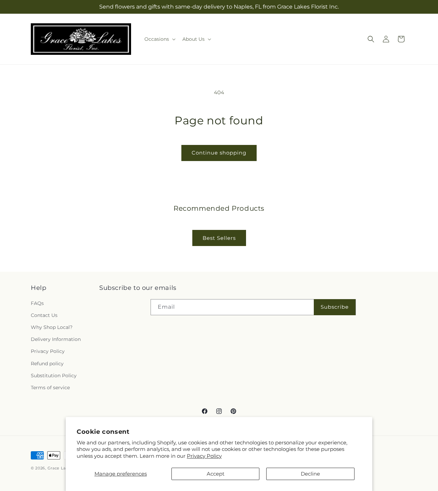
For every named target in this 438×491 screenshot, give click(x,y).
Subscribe (335, 307)
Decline (310, 473)
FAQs (37, 303)
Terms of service (50, 387)
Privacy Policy (204, 456)
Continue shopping (219, 152)
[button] (159, 39)
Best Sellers (219, 238)
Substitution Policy (54, 375)
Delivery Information (56, 339)
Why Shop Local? (52, 327)
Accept (215, 473)
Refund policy (47, 363)
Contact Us (44, 315)
